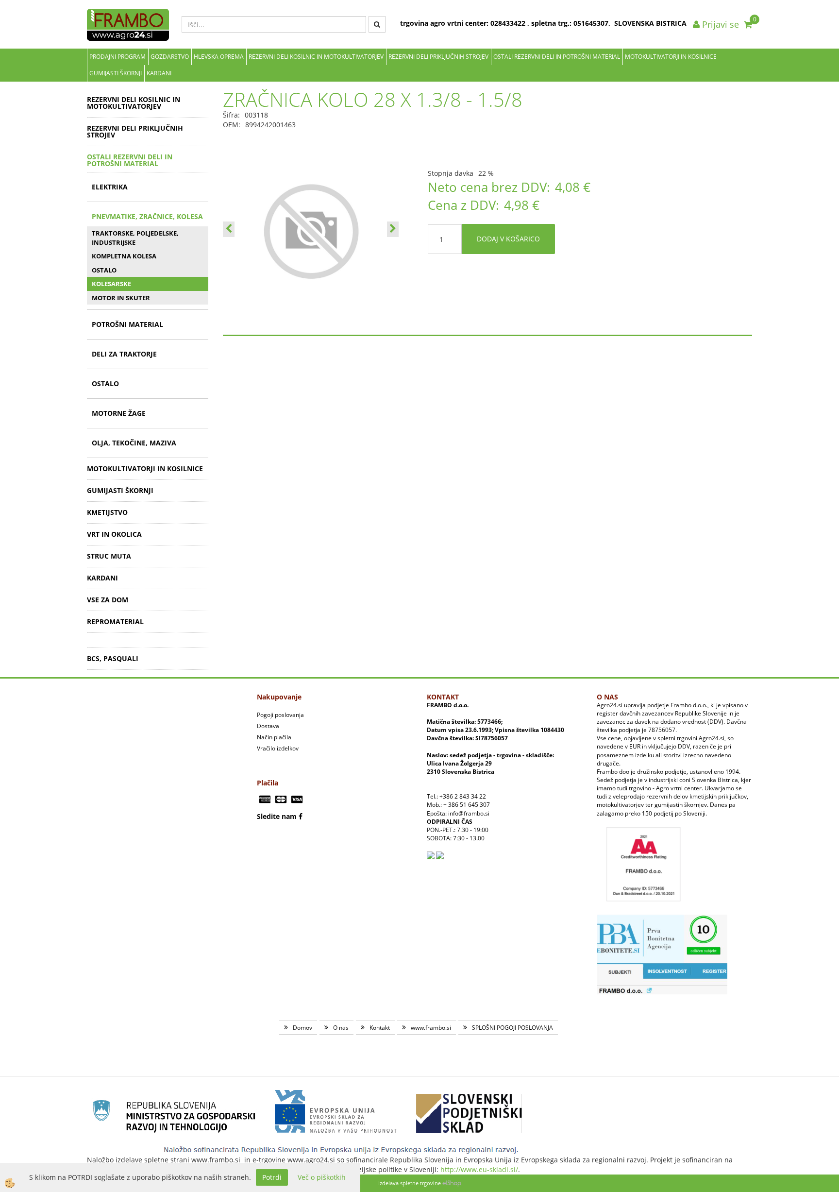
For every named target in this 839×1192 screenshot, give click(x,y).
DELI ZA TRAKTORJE (124, 353)
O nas (341, 1027)
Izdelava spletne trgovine (409, 1183)
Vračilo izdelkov (278, 748)
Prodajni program (117, 56)
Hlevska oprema (219, 56)
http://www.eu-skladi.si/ (479, 1169)
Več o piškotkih (322, 1177)
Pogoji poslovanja (280, 715)
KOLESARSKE (111, 283)
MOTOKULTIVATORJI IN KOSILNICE (671, 56)
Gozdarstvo (170, 56)
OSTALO (104, 270)
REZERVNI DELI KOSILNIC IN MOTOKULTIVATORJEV (316, 56)
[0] (748, 24)
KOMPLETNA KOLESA (124, 256)
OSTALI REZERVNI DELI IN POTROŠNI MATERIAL (556, 56)
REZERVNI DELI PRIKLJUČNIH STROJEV (438, 56)
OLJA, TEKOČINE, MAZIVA (134, 442)
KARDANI (159, 73)
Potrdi (272, 1177)
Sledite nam (277, 816)
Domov (302, 1027)
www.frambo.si (431, 1027)
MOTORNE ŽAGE (119, 413)
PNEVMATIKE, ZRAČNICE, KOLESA (147, 216)
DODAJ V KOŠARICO (508, 238)
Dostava (268, 726)
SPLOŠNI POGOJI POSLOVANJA (512, 1027)
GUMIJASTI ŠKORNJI (115, 73)
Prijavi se (719, 24)
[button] (393, 229)
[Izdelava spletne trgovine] (451, 1183)
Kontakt (379, 1027)
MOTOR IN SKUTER (121, 297)
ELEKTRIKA (110, 186)
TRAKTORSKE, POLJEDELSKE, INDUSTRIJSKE (135, 238)
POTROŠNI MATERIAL (127, 324)
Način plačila (274, 737)
